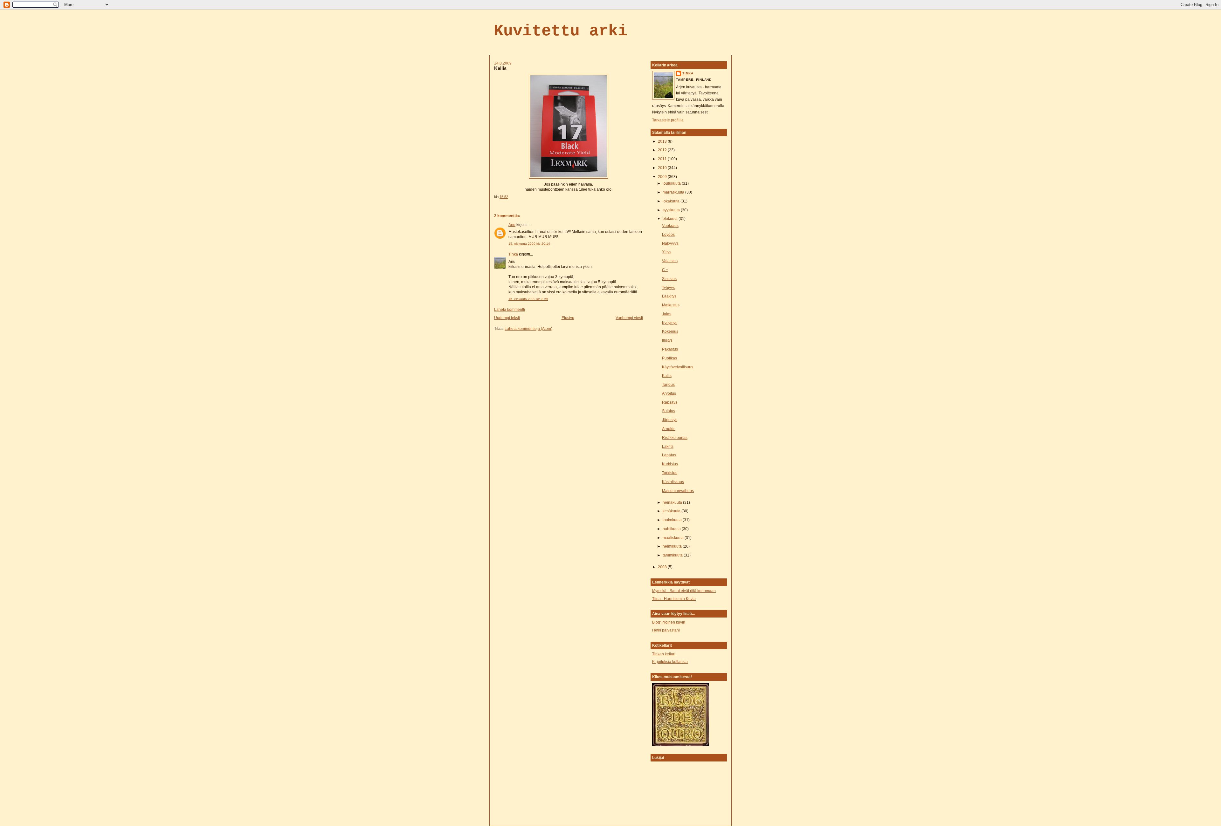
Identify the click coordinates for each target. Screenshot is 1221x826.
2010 (663, 168)
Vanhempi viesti (629, 318)
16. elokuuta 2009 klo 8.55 (528, 299)
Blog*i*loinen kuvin (668, 622)
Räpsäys (669, 402)
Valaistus (670, 261)
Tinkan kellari (663, 654)
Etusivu (568, 318)
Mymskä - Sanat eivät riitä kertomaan (684, 591)
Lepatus (669, 455)
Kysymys (669, 323)
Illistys (667, 340)
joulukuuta (672, 183)
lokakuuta (671, 201)
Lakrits (667, 446)
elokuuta (671, 218)
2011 (663, 159)
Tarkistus (669, 473)
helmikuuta (673, 546)
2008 (663, 567)
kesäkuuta (672, 511)
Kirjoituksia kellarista (670, 661)
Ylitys (666, 252)
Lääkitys (669, 296)
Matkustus (670, 305)
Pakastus (670, 349)
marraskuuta (674, 192)
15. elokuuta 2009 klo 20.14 (529, 243)
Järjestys (669, 420)
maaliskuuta (674, 538)
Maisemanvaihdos (678, 490)
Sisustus (669, 278)
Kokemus (670, 331)
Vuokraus (670, 225)
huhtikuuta (672, 529)
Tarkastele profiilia (668, 120)
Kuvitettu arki (560, 31)
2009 (663, 176)
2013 (663, 141)
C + (665, 270)
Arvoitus (669, 393)
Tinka (513, 254)
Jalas (666, 314)
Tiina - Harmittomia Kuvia (674, 599)
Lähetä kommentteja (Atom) (528, 328)
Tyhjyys (668, 287)
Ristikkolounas (674, 437)
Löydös (668, 234)
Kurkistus (670, 464)
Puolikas (669, 358)
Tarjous (668, 384)
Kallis (500, 68)
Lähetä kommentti (509, 309)
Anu (511, 224)
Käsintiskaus (673, 482)
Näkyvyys (670, 243)
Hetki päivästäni (666, 630)
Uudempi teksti (507, 318)
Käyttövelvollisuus (677, 367)
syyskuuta (672, 210)
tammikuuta (673, 555)
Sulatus (668, 411)
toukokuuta (673, 520)
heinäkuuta (673, 502)
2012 (663, 150)
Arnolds (668, 429)
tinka (687, 73)
